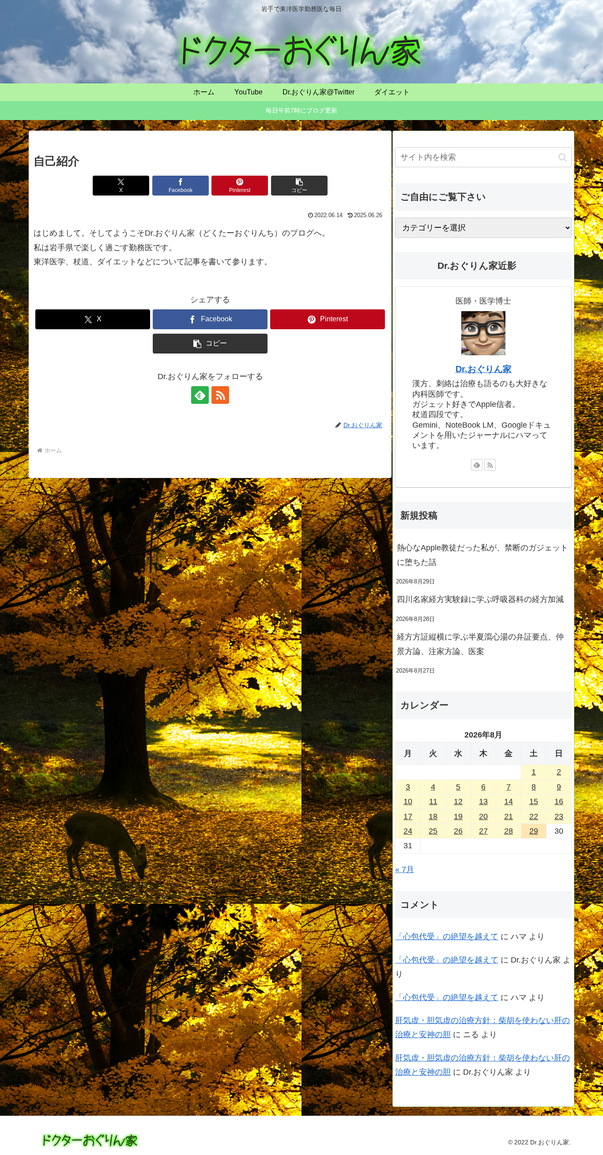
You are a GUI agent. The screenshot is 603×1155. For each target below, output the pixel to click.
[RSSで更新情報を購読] (220, 395)
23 (558, 816)
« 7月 (404, 869)
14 (508, 801)
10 (407, 801)
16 (558, 801)
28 (508, 831)
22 (533, 816)
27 (483, 831)
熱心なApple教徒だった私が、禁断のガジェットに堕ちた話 (482, 554)
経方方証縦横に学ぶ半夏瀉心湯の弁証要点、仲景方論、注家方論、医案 (480, 643)
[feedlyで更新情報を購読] (200, 395)
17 (407, 816)
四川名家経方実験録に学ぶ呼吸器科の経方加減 (480, 599)
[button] (299, 186)
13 (483, 801)
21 (508, 816)
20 (483, 816)
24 (407, 831)
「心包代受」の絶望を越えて (446, 936)
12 (458, 801)
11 (433, 801)
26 (458, 831)
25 (433, 831)
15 (533, 801)
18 (433, 816)
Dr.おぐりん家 (484, 369)
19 (458, 816)
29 (533, 831)
